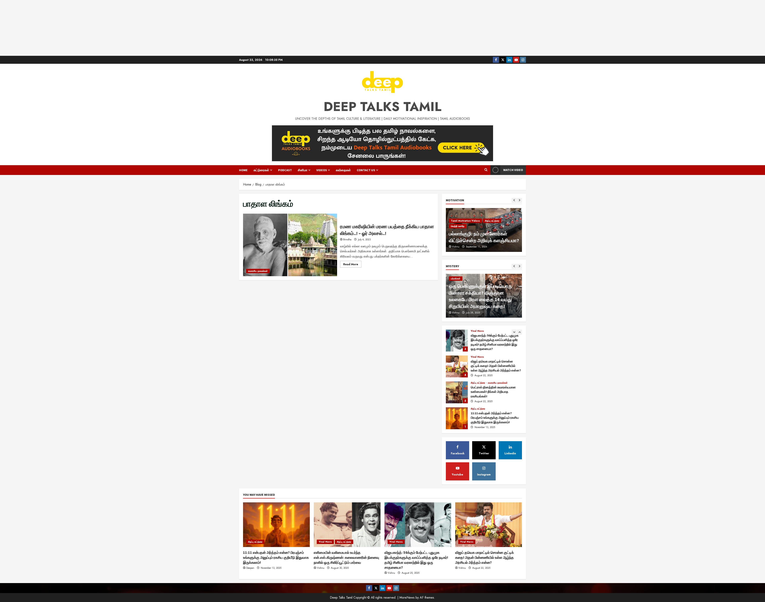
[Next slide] (519, 200)
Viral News (477, 331)
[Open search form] (485, 170)
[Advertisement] (382, 28)
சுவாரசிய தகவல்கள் (258, 271)
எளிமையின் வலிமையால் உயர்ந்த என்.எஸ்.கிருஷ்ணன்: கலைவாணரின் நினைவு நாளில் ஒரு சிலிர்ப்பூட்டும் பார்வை (457, 418)
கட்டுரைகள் (261, 170)
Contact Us (366, 170)
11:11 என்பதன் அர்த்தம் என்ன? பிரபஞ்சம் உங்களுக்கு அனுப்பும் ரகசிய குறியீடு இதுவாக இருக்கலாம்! (457, 392)
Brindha (347, 239)
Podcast (285, 170)
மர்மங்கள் (455, 278)
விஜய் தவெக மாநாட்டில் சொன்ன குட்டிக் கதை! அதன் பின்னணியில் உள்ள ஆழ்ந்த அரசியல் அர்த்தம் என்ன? (457, 341)
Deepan (250, 568)
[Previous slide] (514, 200)
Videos (321, 170)
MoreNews (407, 597)
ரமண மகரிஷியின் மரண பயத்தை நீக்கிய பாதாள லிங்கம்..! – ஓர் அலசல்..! (290, 245)
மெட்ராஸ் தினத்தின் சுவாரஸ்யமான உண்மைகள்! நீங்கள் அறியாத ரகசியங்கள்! (457, 366)
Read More (352, 265)
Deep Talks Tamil (382, 106)
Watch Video (513, 170)
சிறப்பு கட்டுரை (478, 357)
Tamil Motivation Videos (465, 226)
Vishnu (455, 312)
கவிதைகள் (343, 170)
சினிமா (302, 170)
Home (243, 170)
